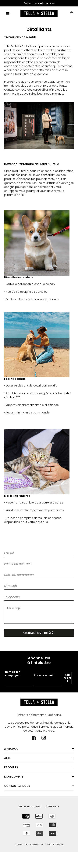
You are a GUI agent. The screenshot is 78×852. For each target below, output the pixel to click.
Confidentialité (51, 806)
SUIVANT (67, 678)
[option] (39, 3)
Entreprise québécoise (39, 3)
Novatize (59, 844)
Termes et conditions (29, 806)
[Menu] (8, 13)
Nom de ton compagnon (13, 673)
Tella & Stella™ (32, 844)
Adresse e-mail (43, 675)
